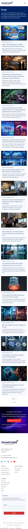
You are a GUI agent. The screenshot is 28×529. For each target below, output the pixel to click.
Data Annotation (5, 468)
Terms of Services (17, 525)
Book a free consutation (14, 420)
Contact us (3, 486)
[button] (25, 3)
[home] (7, 3)
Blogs (2, 490)
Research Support (5, 472)
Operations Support (5, 474)
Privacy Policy (10, 525)
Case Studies (18, 468)
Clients (16, 472)
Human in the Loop (5, 470)
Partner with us (4, 484)
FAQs (2, 488)
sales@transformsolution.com (10, 457)
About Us (3, 480)
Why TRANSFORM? (5, 482)
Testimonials (17, 470)
